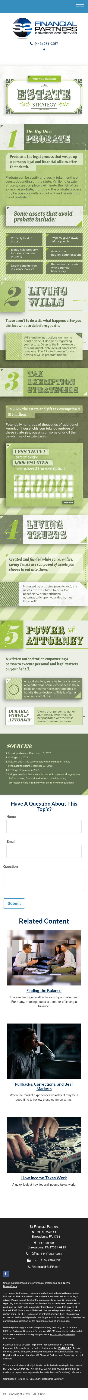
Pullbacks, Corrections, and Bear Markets (44, 1086)
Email (10, 841)
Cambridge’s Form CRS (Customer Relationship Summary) (34, 1378)
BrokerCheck (10, 1286)
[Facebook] (44, 49)
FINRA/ (62, 1348)
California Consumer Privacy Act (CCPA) (34, 1331)
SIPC (68, 1348)
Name (11, 816)
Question (10, 866)
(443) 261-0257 (46, 43)
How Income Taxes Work (44, 1178)
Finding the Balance (44, 990)
